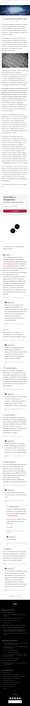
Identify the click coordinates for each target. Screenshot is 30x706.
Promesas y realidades (8, 686)
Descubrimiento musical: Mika (10, 674)
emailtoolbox (6, 646)
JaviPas (10, 302)
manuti (8, 255)
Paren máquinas (7, 672)
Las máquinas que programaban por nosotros (14, 676)
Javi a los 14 (6, 622)
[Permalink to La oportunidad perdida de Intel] (15, 10)
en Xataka (17, 174)
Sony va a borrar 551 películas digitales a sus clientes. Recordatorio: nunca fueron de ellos (14, 630)
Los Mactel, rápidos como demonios (12, 682)
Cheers (5, 688)
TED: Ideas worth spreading (10, 684)
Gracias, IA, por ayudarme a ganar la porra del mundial (15, 644)
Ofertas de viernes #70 (9, 680)
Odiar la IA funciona (8, 612)
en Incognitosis (8, 176)
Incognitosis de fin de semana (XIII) (12, 678)
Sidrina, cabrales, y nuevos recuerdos (12, 618)
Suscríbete (15, 211)
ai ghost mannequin (8, 643)
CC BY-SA (15, 694)
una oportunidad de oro (14, 76)
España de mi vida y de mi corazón (11, 620)
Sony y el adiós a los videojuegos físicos (13, 627)
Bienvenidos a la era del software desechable (14, 625)
